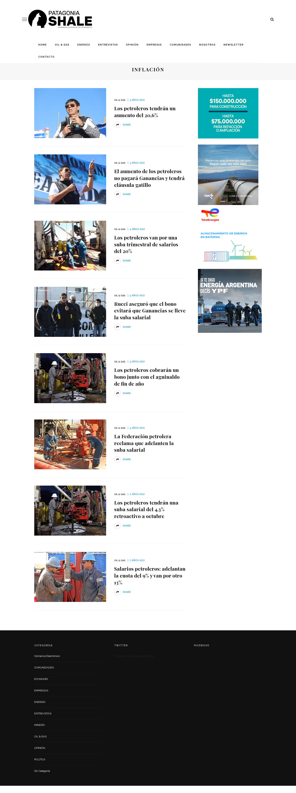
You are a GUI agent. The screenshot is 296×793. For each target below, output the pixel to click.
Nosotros (207, 44)
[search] (272, 19)
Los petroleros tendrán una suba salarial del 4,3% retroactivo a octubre (146, 509)
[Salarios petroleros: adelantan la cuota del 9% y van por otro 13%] (70, 577)
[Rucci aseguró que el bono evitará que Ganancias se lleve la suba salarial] (70, 311)
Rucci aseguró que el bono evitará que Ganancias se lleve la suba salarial (150, 310)
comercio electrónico (47, 656)
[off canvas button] (24, 19)
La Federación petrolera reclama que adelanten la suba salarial (144, 443)
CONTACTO (46, 56)
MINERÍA (39, 724)
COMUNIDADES (180, 44)
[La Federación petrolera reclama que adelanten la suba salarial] (70, 444)
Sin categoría (42, 770)
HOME (42, 44)
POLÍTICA (39, 759)
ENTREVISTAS (108, 44)
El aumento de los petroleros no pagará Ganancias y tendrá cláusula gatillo (149, 178)
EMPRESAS (154, 44)
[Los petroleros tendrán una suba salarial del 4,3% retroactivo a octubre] (70, 510)
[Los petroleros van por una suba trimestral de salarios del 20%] (70, 245)
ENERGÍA (83, 44)
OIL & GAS (62, 44)
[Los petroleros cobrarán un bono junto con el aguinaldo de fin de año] (70, 378)
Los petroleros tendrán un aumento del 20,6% (145, 111)
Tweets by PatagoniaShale (134, 656)
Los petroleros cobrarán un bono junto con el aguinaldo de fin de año (147, 376)
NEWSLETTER (233, 44)
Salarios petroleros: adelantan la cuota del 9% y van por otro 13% (149, 575)
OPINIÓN (132, 44)
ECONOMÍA (41, 679)
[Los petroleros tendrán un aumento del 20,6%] (70, 113)
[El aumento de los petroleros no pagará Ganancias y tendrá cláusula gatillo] (70, 179)
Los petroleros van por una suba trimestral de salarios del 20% (146, 244)
